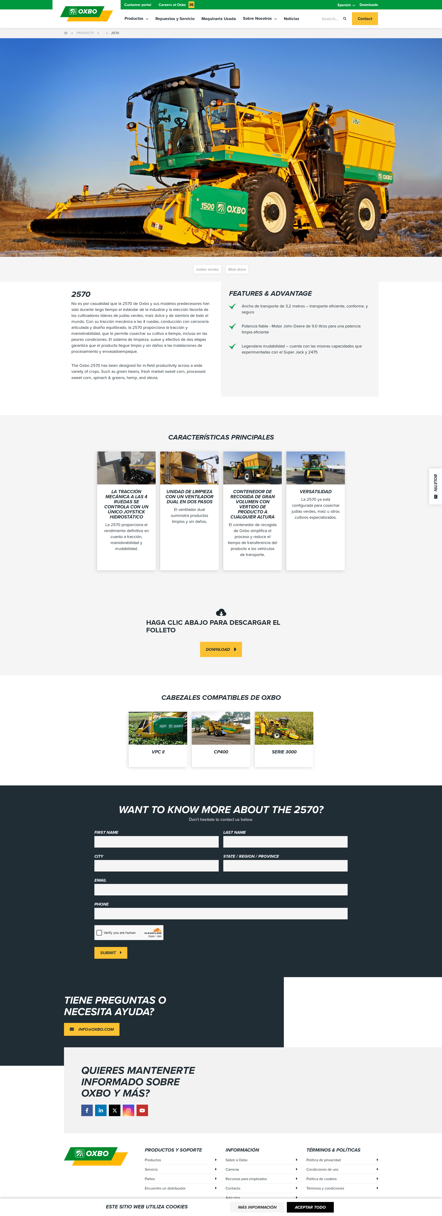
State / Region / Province (251, 856)
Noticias (291, 19)
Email (100, 880)
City (98, 856)
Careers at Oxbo (176, 4)
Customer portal (137, 4)
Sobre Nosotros (258, 18)
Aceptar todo (310, 1207)
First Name (106, 832)
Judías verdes (207, 269)
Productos (135, 18)
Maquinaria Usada (218, 19)
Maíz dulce (237, 269)
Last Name (234, 832)
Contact (365, 19)
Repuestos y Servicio (175, 19)
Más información (257, 1207)
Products (85, 33)
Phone (101, 904)
